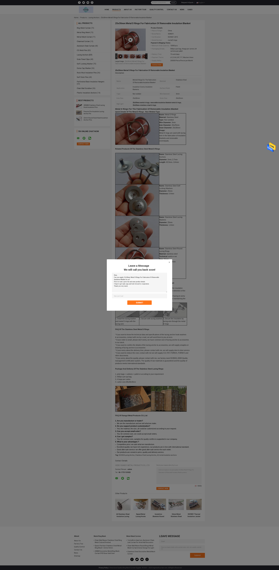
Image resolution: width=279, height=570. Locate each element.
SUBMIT (139, 302)
